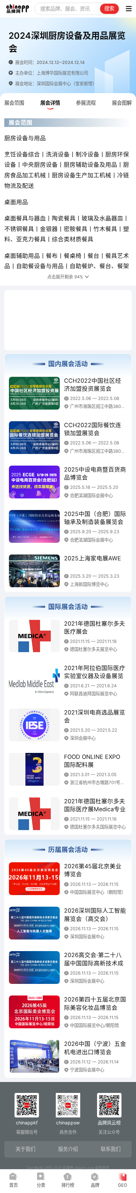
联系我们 (110, 1149)
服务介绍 (68, 1149)
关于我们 (25, 1149)
